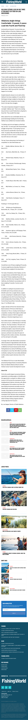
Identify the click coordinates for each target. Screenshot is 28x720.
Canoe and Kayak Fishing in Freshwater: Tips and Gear (12, 652)
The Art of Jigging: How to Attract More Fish (13, 487)
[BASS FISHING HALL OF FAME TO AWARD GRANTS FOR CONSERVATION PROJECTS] (5, 448)
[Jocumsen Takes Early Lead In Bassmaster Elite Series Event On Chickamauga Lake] (5, 441)
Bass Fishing (12, 588)
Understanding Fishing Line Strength (9, 650)
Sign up (14, 613)
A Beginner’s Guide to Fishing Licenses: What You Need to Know (14, 554)
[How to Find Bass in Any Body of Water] (14, 520)
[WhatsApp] (20, 410)
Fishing (11, 566)
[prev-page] (2, 597)
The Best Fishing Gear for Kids (10, 509)
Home (2, 6)
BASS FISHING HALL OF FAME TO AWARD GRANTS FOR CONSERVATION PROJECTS (17, 449)
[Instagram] (6, 687)
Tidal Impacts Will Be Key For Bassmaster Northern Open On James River (17, 456)
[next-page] (4, 597)
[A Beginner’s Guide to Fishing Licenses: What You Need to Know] (14, 542)
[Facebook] (8, 410)
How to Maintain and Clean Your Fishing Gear (10, 648)
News (7, 6)
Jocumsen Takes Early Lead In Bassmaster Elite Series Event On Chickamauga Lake (16, 441)
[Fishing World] (14, 2)
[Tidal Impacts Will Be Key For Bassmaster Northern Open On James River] (5, 456)
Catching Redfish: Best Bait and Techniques (10, 637)
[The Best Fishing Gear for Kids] (14, 498)
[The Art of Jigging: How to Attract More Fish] (14, 476)
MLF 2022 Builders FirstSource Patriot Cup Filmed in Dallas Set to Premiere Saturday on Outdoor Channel (18, 433)
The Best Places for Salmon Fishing (8, 658)
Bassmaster (13, 6)
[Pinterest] (16, 410)
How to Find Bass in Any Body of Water (11, 531)
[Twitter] (12, 410)
